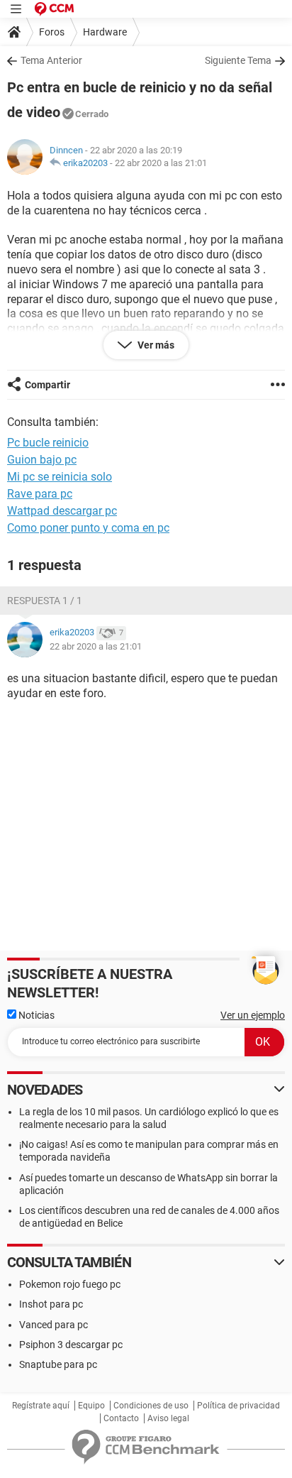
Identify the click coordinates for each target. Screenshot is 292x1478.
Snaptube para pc (58, 1364)
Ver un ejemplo (252, 1015)
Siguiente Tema (238, 60)
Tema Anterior (51, 60)
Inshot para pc (51, 1304)
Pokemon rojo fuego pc (69, 1284)
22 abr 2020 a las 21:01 (161, 163)
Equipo (91, 1406)
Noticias (35, 1015)
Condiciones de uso (151, 1406)
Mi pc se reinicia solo (59, 476)
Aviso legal (168, 1418)
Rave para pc (39, 493)
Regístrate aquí (40, 1406)
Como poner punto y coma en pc (88, 528)
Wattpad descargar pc (62, 511)
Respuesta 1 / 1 (44, 600)
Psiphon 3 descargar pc (71, 1344)
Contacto (121, 1418)
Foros (51, 32)
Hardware (105, 32)
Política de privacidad (238, 1406)
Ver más (154, 345)
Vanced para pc (53, 1324)
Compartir (47, 384)
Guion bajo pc (42, 459)
